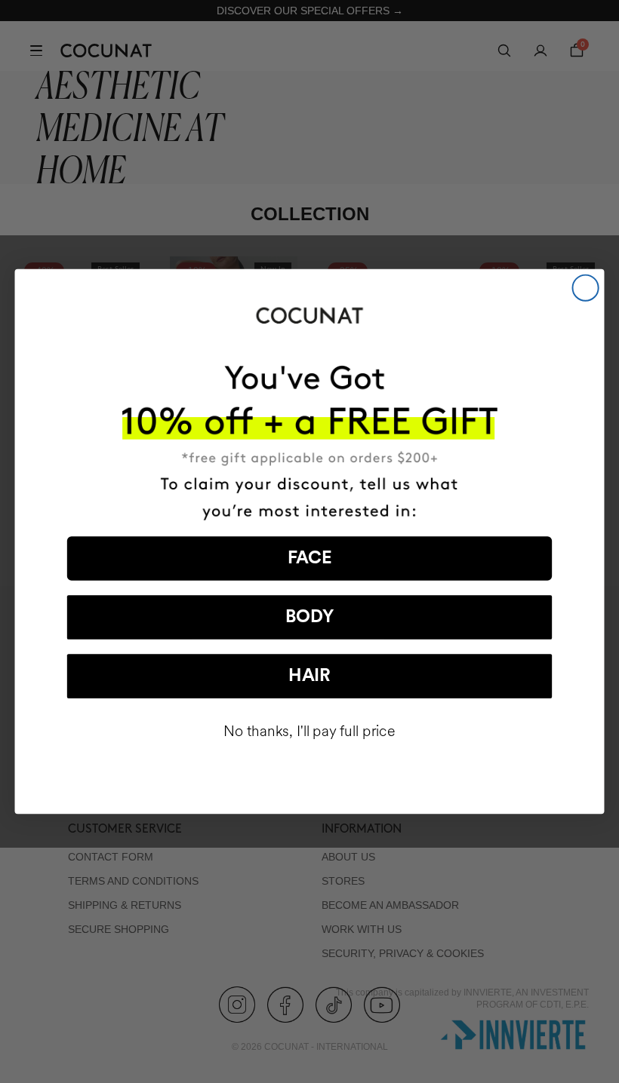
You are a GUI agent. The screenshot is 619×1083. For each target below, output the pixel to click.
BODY (309, 617)
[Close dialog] (586, 288)
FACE (310, 558)
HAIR (309, 676)
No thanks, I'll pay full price (309, 731)
